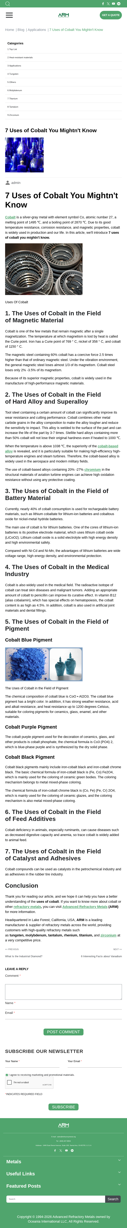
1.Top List (12, 49)
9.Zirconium (13, 115)
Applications (37, 30)
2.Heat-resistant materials (20, 57)
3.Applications (14, 65)
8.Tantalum (12, 107)
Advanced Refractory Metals (84, 907)
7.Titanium (12, 98)
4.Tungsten (12, 74)
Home (9, 30)
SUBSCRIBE (63, 1107)
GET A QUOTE (111, 15)
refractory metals (27, 907)
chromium (92, 469)
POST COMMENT (63, 1032)
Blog (21, 30)
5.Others (11, 82)
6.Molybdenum (14, 90)
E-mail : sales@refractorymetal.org (63, 1137)
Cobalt (10, 217)
